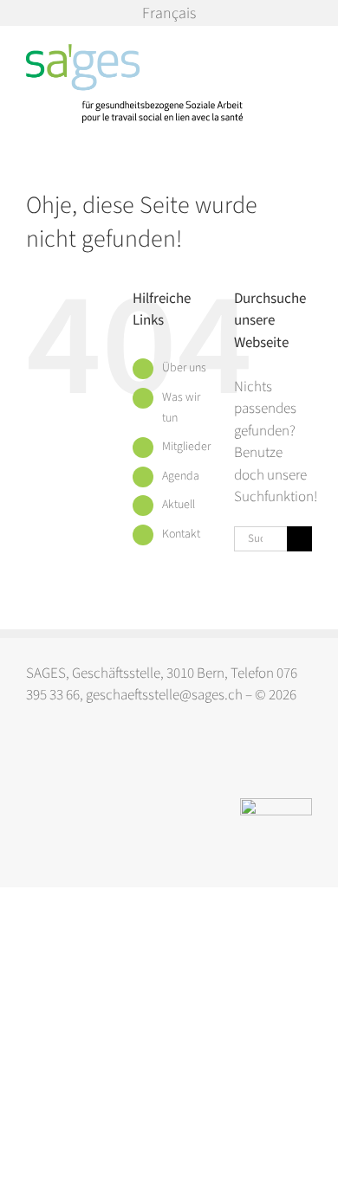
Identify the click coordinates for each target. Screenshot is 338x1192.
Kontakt (181, 534)
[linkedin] (68, 760)
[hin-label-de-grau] (276, 805)
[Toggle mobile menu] (305, 53)
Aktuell (178, 504)
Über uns (184, 368)
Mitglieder (186, 446)
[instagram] (34, 760)
